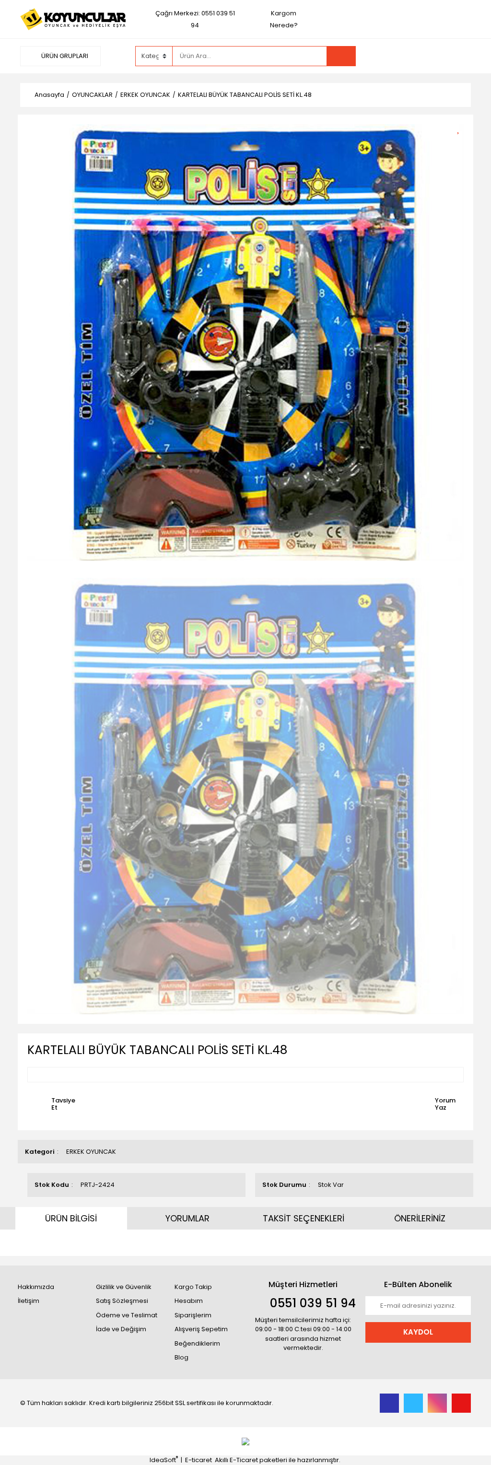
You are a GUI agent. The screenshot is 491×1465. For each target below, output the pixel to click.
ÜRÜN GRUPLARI (64, 55)
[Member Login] (399, 55)
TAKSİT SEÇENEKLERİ (303, 1218)
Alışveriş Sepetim (201, 1329)
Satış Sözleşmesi (122, 1300)
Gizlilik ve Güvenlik (124, 1286)
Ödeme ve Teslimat (126, 1315)
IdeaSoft (164, 1460)
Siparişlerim (193, 1315)
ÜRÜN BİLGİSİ (71, 1218)
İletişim (28, 1300)
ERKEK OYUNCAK (91, 1151)
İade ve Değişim (121, 1329)
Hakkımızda (36, 1286)
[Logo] (73, 18)
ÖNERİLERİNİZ (419, 1218)
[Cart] (456, 56)
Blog (181, 1357)
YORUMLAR (187, 1218)
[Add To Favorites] (461, 128)
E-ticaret (198, 1460)
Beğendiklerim (197, 1343)
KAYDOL (418, 1332)
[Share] (461, 145)
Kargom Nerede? (284, 19)
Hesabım (189, 1300)
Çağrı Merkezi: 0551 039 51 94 (195, 19)
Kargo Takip (193, 1286)
